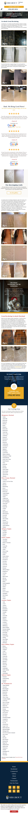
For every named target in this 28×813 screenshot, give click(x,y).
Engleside (5, 552)
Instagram (9, 787)
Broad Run (5, 647)
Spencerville (5, 472)
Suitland (4, 520)
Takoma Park (5, 474)
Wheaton (4, 476)
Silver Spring (5, 471)
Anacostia (5, 687)
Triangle (4, 671)
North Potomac (6, 461)
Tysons (4, 596)
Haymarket (5, 658)
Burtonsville (5, 430)
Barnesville (5, 420)
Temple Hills (5, 523)
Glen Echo (5, 447)
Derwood (5, 440)
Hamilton (4, 617)
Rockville (5, 467)
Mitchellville (5, 511)
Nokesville (5, 664)
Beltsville (4, 484)
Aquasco (4, 483)
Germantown (5, 445)
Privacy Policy (10, 806)
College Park (5, 498)
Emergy (4, 709)
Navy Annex (5, 734)
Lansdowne (5, 620)
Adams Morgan (6, 685)
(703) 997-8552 (13, 9)
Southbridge (5, 668)
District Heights (6, 500)
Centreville (5, 546)
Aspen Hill (5, 418)
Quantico (4, 666)
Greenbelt (5, 505)
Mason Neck (5, 576)
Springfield (5, 593)
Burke (4, 544)
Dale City (5, 652)
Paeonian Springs (6, 629)
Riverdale (5, 517)
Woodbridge (5, 673)
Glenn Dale (5, 503)
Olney (4, 462)
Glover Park (5, 720)
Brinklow (5, 427)
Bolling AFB (5, 690)
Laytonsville (5, 452)
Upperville (5, 641)
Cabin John (5, 432)
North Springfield (6, 583)
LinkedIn (14, 791)
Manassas (5, 661)
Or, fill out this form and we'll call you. (14, 397)
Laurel (4, 510)
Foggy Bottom (6, 710)
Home (14, 766)
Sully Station (5, 595)
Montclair (5, 663)
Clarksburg (5, 435)
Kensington (5, 450)
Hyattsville (5, 506)
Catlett (4, 651)
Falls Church (5, 557)
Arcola (4, 603)
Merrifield (5, 579)
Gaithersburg (5, 444)
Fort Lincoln (5, 712)
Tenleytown (5, 748)
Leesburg (4, 622)
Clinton (4, 496)
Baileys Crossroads (6, 542)
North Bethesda (6, 457)
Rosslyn (4, 535)
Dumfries (4, 654)
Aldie (4, 602)
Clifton (4, 549)
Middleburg (5, 625)
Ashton (4, 417)
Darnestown (5, 439)
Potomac (4, 466)
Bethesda (4, 423)
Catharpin (5, 649)
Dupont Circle (5, 704)
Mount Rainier (6, 513)
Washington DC (6, 751)
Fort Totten (5, 715)
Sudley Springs (6, 669)
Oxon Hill (5, 515)
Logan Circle (5, 726)
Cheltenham (5, 495)
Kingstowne (5, 571)
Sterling (4, 637)
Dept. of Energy (6, 702)
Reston (4, 590)
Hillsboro (4, 618)
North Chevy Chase (7, 459)
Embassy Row (6, 707)
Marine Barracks (6, 727)
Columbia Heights (6, 698)
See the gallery (14, 192)
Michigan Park (6, 731)
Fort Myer (5, 532)
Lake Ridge (5, 659)
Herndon (4, 568)
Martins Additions (6, 454)
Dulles (4, 613)
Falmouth (5, 676)
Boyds (4, 425)
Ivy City (4, 722)
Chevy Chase (5, 433)
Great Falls (5, 564)
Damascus (5, 437)
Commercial (14, 771)
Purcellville (5, 632)
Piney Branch (5, 739)
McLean (4, 578)
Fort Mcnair (5, 714)
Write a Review (1, 9)
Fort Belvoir (5, 559)
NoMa (4, 736)
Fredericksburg (6, 678)
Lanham (4, 508)
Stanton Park (5, 746)
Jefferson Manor (6, 569)
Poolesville (5, 464)
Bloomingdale (5, 688)
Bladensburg (5, 486)
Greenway (5, 566)
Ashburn (4, 605)
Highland (4, 449)
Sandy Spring (5, 469)
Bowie (4, 488)
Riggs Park (5, 742)
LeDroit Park (5, 724)
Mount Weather (6, 627)
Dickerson (5, 442)
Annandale (5, 541)
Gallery (14, 773)
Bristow (4, 646)
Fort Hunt (5, 561)
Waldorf (4, 527)
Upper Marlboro (6, 525)
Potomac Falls (5, 630)
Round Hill (5, 634)
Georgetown (5, 719)
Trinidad (4, 749)
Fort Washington (6, 501)
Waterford (5, 642)
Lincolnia (5, 573)
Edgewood (5, 705)
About (14, 776)
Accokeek (5, 479)
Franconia (5, 563)
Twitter (18, 787)
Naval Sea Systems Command (9, 732)
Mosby (4, 581)
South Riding (5, 635)
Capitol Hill (5, 695)
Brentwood (5, 491)
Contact (14, 778)
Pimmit (4, 588)
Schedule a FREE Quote (14, 6)
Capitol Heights (6, 493)
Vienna (4, 598)
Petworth (4, 737)
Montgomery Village (7, 455)
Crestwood (5, 700)
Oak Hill (4, 585)
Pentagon (4, 534)
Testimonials (14, 780)
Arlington (5, 530)
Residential (14, 769)
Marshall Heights (6, 729)
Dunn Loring (5, 551)
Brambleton (5, 608)
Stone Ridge (5, 639)
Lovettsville (5, 624)
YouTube (9, 791)
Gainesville (5, 656)
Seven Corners (6, 591)
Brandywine (5, 489)
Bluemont (5, 607)
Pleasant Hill (5, 741)
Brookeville (5, 428)
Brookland (5, 693)
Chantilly (4, 547)
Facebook (14, 787)
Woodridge (5, 754)
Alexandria (5, 539)
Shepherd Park (6, 744)
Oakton (4, 586)
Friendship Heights (6, 717)
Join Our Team (14, 783)
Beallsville (5, 422)
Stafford (4, 681)
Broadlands (5, 610)
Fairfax (4, 554)
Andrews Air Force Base (8, 481)
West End (5, 753)
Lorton (4, 574)
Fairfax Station (6, 556)
